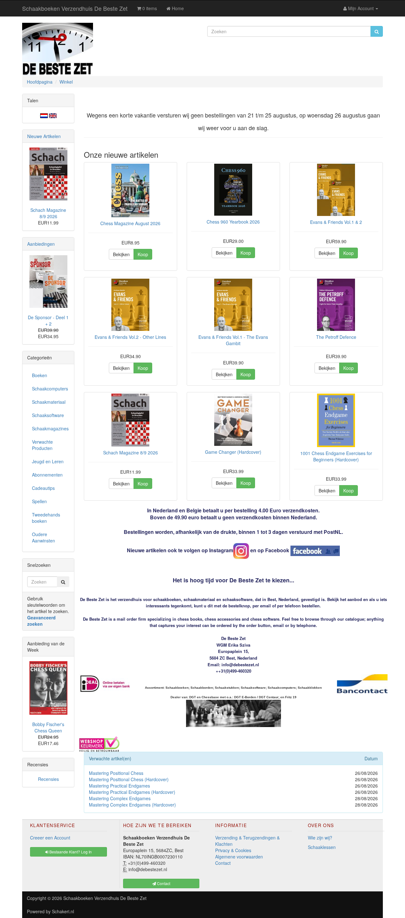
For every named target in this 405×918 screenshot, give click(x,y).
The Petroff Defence (336, 337)
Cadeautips (43, 488)
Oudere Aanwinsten (43, 537)
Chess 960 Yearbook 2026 (233, 221)
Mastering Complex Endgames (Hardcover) (132, 804)
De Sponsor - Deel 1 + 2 (48, 320)
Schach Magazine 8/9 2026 (130, 452)
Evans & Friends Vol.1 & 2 (336, 222)
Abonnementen (47, 475)
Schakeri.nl (63, 911)
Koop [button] (143, 254)
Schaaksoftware (48, 415)
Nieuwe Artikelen (44, 136)
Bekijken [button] (121, 254)
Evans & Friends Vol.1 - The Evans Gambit (233, 340)
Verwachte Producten (42, 445)
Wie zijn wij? (320, 837)
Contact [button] (163, 883)
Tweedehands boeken (46, 517)
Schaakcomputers (50, 388)
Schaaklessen (322, 847)
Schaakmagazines (50, 428)
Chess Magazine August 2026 (130, 223)
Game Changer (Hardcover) (233, 452)
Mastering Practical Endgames (119, 785)
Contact (223, 863)
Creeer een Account (50, 837)
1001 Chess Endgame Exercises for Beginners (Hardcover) (336, 456)
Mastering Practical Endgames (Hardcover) (132, 792)
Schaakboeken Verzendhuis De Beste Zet (75, 8)
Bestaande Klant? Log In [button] (70, 851)
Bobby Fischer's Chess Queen (48, 727)
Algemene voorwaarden (239, 856)
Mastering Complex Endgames (120, 798)
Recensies (48, 779)
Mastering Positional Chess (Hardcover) (129, 779)
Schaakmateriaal (48, 402)
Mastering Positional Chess (116, 773)
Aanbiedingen (41, 244)
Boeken (39, 375)
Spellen (39, 501)
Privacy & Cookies (233, 850)
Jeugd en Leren (48, 461)
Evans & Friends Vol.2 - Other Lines (130, 337)
